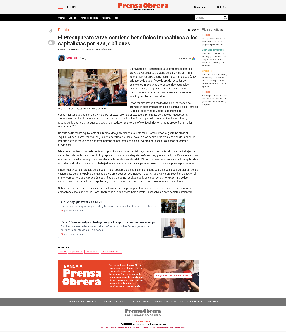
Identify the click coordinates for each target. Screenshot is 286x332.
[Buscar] (225, 17)
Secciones (72, 7)
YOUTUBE (147, 302)
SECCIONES (135, 302)
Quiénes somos (143, 321)
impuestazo (76, 251)
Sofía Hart (71, 58)
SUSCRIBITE (92, 302)
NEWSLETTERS (161, 302)
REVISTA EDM (177, 302)
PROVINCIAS (121, 302)
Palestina (105, 18)
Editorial (72, 18)
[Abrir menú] (60, 7)
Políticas (65, 30)
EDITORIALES (107, 302)
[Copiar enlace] (51, 31)
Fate (116, 18)
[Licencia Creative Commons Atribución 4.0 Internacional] (126, 324)
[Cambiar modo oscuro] (51, 42)
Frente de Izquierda (89, 18)
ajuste (62, 251)
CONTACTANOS (211, 302)
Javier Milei (92, 251)
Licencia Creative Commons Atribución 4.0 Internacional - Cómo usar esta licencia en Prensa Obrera (143, 328)
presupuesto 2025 (111, 251)
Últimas (62, 18)
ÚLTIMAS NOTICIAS (76, 302)
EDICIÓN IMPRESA (194, 302)
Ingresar (220, 7)
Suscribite (200, 7)
